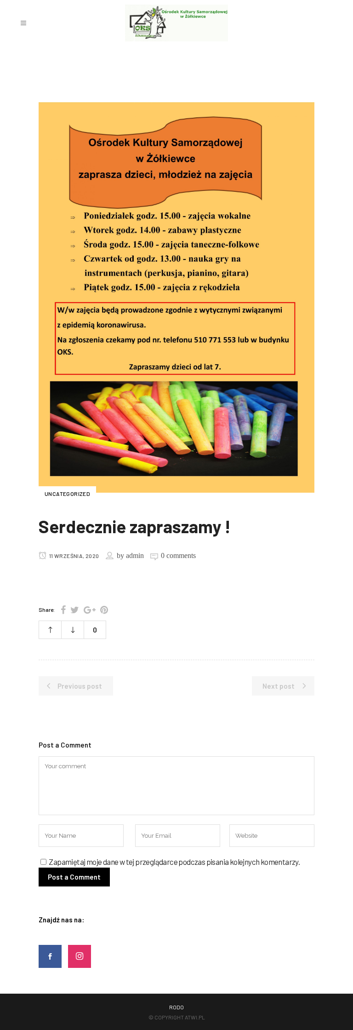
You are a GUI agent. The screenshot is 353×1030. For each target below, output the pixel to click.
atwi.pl (195, 1017)
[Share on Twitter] (74, 609)
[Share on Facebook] (63, 609)
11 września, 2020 (73, 555)
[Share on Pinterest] (104, 609)
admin (135, 555)
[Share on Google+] (90, 609)
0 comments (178, 555)
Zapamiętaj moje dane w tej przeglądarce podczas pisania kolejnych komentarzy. (174, 861)
